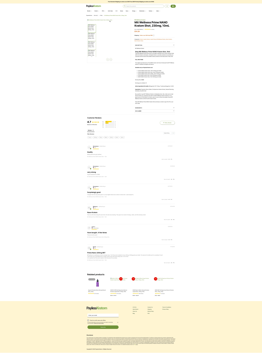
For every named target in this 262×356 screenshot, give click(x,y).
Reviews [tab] (90, 130)
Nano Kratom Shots (138, 40)
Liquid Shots (153, 39)
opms (122, 137)
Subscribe (103, 327)
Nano (101, 137)
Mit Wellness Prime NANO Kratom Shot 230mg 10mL (98, 237)
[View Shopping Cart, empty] (173, 6)
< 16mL (101, 15)
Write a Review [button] (168, 122)
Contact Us (150, 307)
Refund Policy (151, 311)
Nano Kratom (169, 39)
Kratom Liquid (143, 39)
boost (117, 137)
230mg (95, 137)
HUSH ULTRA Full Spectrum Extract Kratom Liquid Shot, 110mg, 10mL (118, 291)
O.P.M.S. (135, 307)
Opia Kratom (135, 309)
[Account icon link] (167, 6)
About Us (135, 311)
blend (106, 137)
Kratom (148, 39)
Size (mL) (96, 15)
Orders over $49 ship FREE (146, 35)
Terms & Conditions (166, 307)
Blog (134, 313)
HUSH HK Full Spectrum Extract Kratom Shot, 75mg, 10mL (164, 291)
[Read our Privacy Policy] (118, 322)
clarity (111, 137)
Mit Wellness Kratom (139, 20)
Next (110, 59)
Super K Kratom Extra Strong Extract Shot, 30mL (97, 291)
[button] (91, 11)
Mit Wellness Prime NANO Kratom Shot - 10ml (97, 156)
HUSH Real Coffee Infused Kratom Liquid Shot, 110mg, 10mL (141, 291)
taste (89, 137)
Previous (107, 59)
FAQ (148, 313)
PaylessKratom (89, 15)
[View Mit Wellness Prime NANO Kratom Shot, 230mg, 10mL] (92, 28)
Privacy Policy (165, 309)
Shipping (150, 309)
